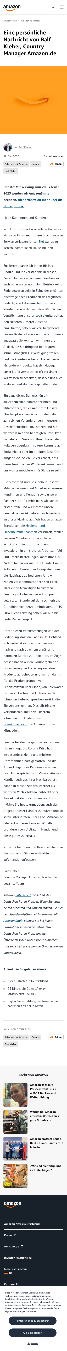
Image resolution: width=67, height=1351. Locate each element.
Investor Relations (16, 1257)
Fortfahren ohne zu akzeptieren (32, 1320)
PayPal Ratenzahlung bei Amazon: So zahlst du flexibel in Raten (33, 1003)
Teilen (58, 163)
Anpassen (32, 1343)
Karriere (9, 1284)
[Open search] (53, 6)
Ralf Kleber (25, 147)
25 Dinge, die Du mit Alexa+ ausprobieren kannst (27, 991)
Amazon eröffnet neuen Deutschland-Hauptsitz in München (46, 1143)
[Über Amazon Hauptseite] (12, 1205)
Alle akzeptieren (32, 1333)
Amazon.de (11, 1246)
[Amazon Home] (12, 8)
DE (10, 1273)
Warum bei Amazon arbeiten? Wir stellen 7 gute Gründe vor (44, 1116)
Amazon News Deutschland (22, 1224)
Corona (35, 164)
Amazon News (10, 20)
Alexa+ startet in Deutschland (28, 981)
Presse (8, 1235)
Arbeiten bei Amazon (31, 20)
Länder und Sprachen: (15, 1268)
